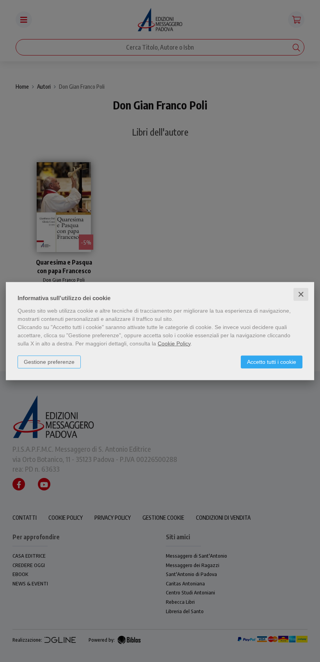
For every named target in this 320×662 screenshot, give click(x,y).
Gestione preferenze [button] (49, 361)
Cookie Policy (174, 343)
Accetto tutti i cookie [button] (271, 361)
